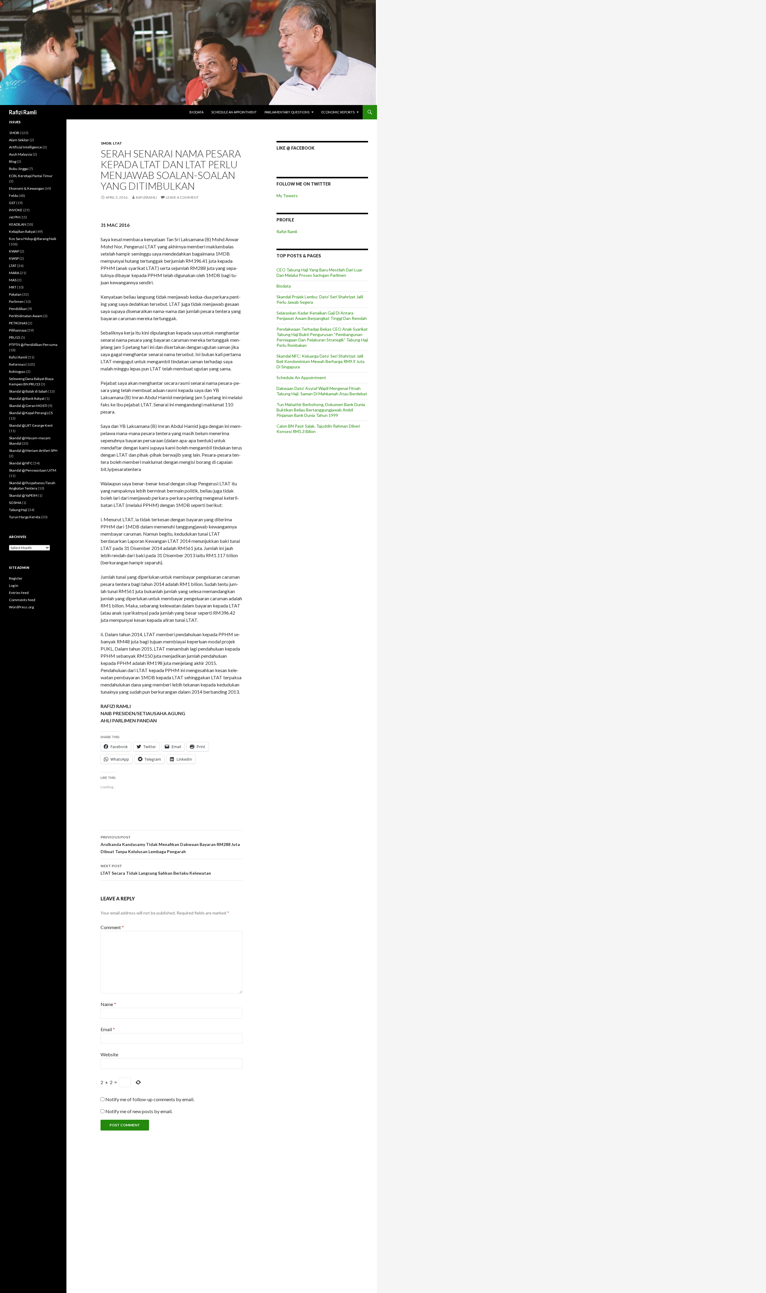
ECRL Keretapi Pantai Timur (31, 176)
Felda (13, 195)
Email (108, 1029)
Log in (13, 585)
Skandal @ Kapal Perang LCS (31, 413)
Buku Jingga (18, 168)
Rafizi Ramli (23, 112)
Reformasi (17, 364)
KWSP (14, 258)
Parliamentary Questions (287, 112)
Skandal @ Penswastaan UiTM (32, 470)
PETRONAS (18, 323)
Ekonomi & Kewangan (26, 188)
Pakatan (15, 294)
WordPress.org (21, 607)
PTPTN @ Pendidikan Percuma (33, 344)
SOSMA (15, 502)
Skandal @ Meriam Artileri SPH (33, 450)
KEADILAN (17, 224)
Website (109, 1054)
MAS (12, 280)
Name (108, 1004)
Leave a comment (182, 197)
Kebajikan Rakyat (22, 231)
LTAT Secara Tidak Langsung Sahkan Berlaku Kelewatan (156, 870)
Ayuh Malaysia (20, 154)
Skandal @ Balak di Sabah (28, 391)
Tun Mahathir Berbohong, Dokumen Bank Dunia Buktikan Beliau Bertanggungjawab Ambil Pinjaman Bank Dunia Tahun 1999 (320, 410)
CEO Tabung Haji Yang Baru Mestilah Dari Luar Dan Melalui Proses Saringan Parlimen (319, 272)
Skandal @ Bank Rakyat (27, 398)
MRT (12, 287)
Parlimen (16, 301)
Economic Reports (338, 112)
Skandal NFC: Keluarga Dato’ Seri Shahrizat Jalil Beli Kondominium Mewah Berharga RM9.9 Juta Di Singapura (320, 361)
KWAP (14, 251)
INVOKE (15, 210)
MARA (14, 273)
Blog (12, 161)
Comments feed (22, 600)
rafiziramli (146, 197)
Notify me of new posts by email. (138, 1111)
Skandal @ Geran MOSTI (28, 405)
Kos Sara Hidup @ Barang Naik (32, 238)
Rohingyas (17, 371)
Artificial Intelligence (25, 147)
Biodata (196, 112)
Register (15, 578)
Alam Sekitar (19, 140)
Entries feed (19, 592)
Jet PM (14, 217)
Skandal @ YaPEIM (23, 495)
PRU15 (14, 337)
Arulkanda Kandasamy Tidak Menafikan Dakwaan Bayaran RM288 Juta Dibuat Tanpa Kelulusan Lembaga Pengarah (170, 844)
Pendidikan (18, 308)
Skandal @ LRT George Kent (31, 425)
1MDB (106, 143)
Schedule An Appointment (234, 112)
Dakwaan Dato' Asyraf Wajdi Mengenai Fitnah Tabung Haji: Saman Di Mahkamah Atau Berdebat (321, 391)
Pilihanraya (18, 330)
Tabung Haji (18, 510)
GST (12, 202)
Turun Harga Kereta (24, 517)
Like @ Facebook (295, 148)
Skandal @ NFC (21, 463)
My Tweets (287, 195)
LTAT (117, 143)
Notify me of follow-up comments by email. (149, 1099)
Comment (112, 927)
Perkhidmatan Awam (25, 316)
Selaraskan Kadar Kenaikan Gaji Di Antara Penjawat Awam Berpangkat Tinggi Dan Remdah (321, 315)
